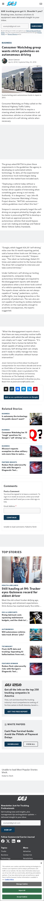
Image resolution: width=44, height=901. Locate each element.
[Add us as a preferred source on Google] (12, 389)
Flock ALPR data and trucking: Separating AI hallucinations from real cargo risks (13, 652)
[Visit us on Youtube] (18, 841)
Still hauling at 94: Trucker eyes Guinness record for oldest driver (21, 592)
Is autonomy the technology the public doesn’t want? (14, 417)
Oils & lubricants (9, 612)
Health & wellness (10, 585)
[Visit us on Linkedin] (13, 841)
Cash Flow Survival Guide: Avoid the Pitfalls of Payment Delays (21, 734)
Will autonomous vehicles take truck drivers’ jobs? (13, 633)
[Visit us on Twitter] (8, 841)
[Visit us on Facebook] (3, 841)
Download (13, 744)
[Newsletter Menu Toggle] (40, 3)
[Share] (17, 389)
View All (30, 744)
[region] (22, 880)
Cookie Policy (9, 879)
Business (7, 42)
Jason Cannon (14, 59)
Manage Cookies (22, 884)
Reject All (22, 890)
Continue (11, 517)
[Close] (41, 863)
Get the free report (18, 711)
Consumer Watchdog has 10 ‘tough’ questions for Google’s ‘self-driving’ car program (14, 435)
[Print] (6, 389)
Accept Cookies (22, 897)
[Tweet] (29, 389)
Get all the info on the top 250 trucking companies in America (22, 692)
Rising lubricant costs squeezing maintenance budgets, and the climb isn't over (14, 618)
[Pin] (35, 389)
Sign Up (8, 830)
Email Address (10, 506)
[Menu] (3, 3)
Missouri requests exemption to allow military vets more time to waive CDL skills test (14, 451)
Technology (7, 646)
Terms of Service (12, 34)
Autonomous (8, 629)
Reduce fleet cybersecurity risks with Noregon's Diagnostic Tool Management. (14, 468)
